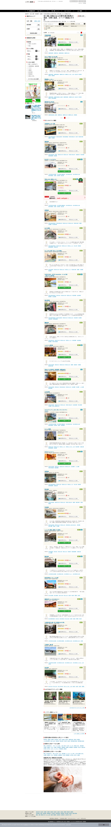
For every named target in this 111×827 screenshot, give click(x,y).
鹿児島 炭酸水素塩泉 (52, 136)
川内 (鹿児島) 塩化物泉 (52, 174)
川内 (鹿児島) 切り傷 (76, 174)
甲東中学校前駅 (55, 341)
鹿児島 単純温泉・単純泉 (52, 154)
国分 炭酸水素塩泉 (51, 618)
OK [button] (103, 824)
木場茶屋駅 (63, 425)
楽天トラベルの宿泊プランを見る (64, 44)
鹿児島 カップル (70, 245)
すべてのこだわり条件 (33, 79)
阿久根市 (56, 739)
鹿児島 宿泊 (58, 295)
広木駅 (76, 136)
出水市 (60, 739)
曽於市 (75, 739)
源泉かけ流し (76, 745)
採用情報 (84, 821)
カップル (71, 745)
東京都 (55, 811)
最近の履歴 (82, 1)
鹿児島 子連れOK (72, 154)
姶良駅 (69, 595)
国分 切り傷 (61, 595)
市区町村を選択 (33, 33)
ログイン (80, 3)
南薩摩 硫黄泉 (50, 74)
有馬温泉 (44, 813)
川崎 (39, 814)
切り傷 (79, 747)
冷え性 (67, 745)
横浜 (37, 814)
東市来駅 (80, 74)
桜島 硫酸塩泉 (50, 551)
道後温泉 (62, 813)
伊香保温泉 (57, 813)
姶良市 (69, 741)
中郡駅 (81, 502)
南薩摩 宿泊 (60, 114)
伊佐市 (65, 741)
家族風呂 (71, 747)
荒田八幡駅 (80, 404)
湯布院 (70, 813)
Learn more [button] (68, 824)
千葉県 (45, 811)
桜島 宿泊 (55, 551)
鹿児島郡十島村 (81, 741)
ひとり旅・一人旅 (59, 745)
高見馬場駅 (74, 295)
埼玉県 (41, 811)
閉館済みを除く (74, 26)
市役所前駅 (82, 154)
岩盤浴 (30, 70)
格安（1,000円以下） (48, 745)
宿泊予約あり (66, 26)
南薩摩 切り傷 (62, 74)
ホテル (52, 747)
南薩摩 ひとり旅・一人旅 (69, 74)
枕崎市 (52, 739)
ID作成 (84, 3)
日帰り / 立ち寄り (32, 43)
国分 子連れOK (60, 686)
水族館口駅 (78, 154)
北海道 (61, 811)
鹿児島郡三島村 (74, 741)
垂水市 (66, 739)
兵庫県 (48, 811)
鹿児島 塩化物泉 (59, 136)
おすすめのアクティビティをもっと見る (77, 707)
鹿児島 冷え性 (65, 154)
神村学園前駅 (54, 98)
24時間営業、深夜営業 (33, 66)
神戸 (70, 814)
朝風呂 (67, 747)
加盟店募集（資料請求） (54, 818)
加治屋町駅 (79, 295)
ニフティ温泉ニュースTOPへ (79, 733)
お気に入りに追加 (74, 42)
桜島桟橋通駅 (50, 155)
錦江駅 (79, 595)
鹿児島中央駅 (80, 136)
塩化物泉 (75, 747)
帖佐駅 (73, 595)
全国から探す (37, 21)
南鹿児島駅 (78, 502)
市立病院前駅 (54, 224)
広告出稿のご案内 (63, 818)
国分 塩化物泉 (50, 595)
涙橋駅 (74, 502)
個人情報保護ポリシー (52, 821)
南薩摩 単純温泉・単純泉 (52, 114)
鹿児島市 (45, 739)
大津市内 (67, 814)
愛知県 (68, 811)
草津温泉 (38, 813)
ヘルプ (78, 818)
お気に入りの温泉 (74, 1)
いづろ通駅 (77, 466)
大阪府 (58, 811)
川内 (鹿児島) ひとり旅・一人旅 (78, 662)
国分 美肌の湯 (62, 618)
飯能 (52, 814)
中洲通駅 (53, 137)
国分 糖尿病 (56, 595)
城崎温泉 (49, 813)
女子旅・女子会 (47, 748)
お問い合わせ (83, 818)
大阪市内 (58, 814)
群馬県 (51, 811)
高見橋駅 (50, 270)
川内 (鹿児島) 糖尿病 (60, 640)
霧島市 (78, 739)
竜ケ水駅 (75, 245)
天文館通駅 (54, 296)
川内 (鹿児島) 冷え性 (76, 640)
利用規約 (68, 821)
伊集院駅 (53, 75)
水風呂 (55, 747)
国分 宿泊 (57, 618)
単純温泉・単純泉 (62, 748)
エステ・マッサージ (55, 748)
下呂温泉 (53, 813)
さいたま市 (48, 814)
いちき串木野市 (47, 741)
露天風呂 (82, 745)
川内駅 (82, 640)
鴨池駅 (49, 503)
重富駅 (76, 595)
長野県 (65, 811)
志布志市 (57, 741)
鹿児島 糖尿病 (50, 269)
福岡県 (71, 811)
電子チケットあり (49, 26)
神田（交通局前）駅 (55, 406)
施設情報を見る (63, 42)
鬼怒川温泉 (74, 813)
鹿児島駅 (79, 245)
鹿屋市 (49, 739)
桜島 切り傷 (60, 551)
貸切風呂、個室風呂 (61, 747)
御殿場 (54, 814)
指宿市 (63, 739)
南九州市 (62, 741)
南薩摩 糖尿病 (56, 74)
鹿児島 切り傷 (60, 154)
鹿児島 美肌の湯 (72, 136)
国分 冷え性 (66, 595)
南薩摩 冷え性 (70, 114)
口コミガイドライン (72, 818)
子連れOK (83, 747)
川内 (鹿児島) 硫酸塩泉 (61, 174)
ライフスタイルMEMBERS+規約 (76, 821)
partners (26, 824)
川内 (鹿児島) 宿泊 (69, 174)
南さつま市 (53, 741)
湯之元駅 (76, 74)
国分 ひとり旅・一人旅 (68, 686)
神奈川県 (38, 811)
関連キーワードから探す (30, 816)
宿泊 (65, 745)
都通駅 (49, 137)
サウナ (54, 745)
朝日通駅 (55, 155)
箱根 (41, 813)
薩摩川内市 (71, 739)
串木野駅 (58, 175)
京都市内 (63, 814)
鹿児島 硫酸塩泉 (65, 136)
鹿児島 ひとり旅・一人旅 (70, 446)
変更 (39, 24)
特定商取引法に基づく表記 (61, 821)
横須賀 (42, 814)
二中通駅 (57, 526)
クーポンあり (58, 26)
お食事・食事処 (47, 747)
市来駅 (49, 75)
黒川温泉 (66, 813)
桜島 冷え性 (65, 551)
